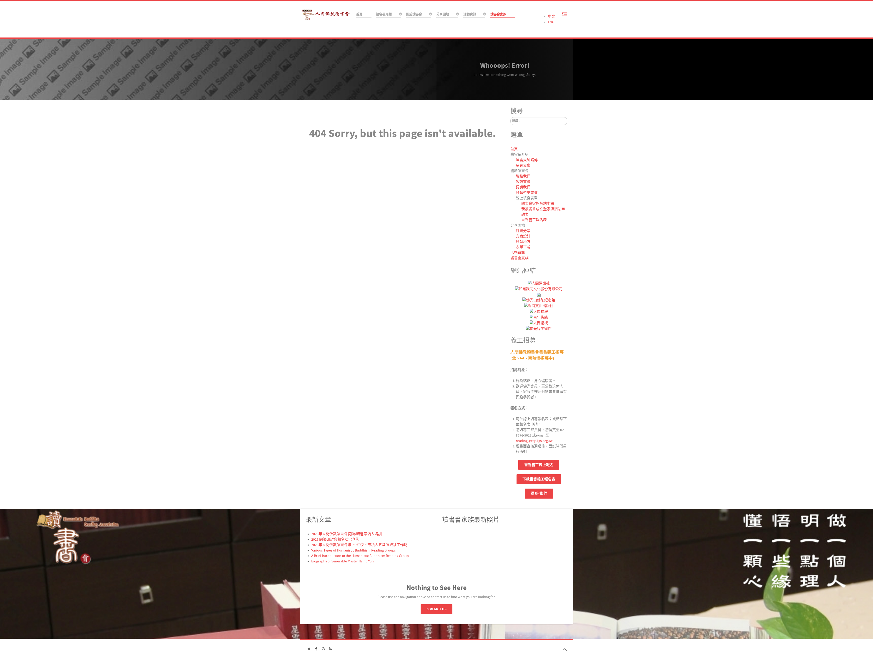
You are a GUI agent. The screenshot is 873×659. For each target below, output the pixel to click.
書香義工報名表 (534, 220)
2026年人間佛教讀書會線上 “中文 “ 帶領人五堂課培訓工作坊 (359, 545)
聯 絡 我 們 (539, 494)
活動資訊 (517, 253)
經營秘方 (523, 242)
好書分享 (523, 231)
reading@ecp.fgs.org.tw (534, 441)
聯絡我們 (523, 176)
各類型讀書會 (527, 193)
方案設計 (523, 236)
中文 (551, 17)
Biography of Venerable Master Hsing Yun (342, 561)
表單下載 (523, 247)
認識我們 (523, 187)
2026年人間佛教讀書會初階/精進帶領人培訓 (346, 534)
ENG (551, 22)
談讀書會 (523, 182)
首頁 (514, 149)
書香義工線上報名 (538, 465)
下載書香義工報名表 (538, 479)
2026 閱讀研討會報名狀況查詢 (335, 539)
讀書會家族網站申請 (537, 204)
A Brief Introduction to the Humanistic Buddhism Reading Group (360, 556)
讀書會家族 (519, 258)
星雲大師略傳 (527, 160)
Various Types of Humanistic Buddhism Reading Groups (353, 550)
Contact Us (436, 609)
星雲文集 (523, 165)
